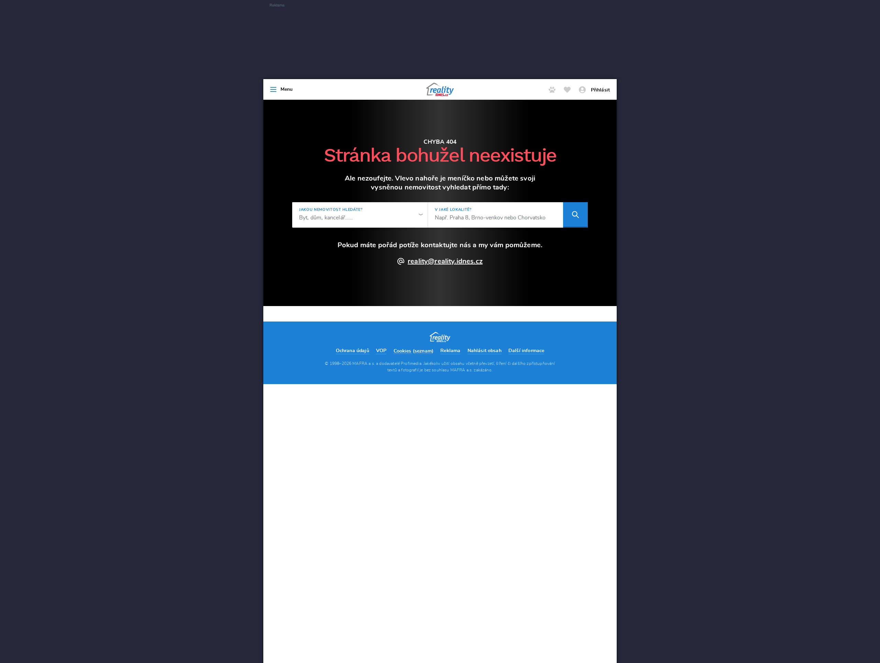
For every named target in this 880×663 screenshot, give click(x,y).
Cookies (402, 351)
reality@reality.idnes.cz (445, 261)
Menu (286, 89)
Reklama (450, 350)
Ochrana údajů (352, 350)
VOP (381, 350)
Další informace (526, 350)
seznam (423, 351)
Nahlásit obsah (485, 350)
